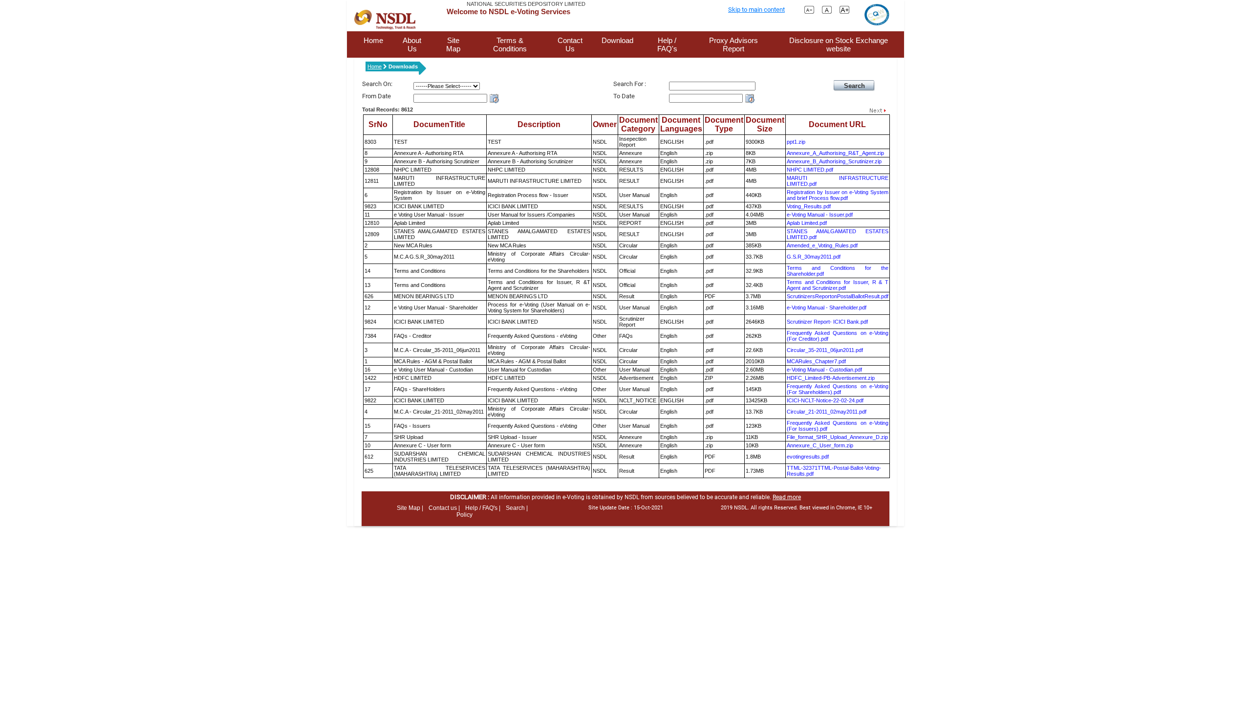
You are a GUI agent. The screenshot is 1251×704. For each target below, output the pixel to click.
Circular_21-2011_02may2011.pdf (826, 412)
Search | (517, 508)
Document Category (638, 124)
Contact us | (444, 508)
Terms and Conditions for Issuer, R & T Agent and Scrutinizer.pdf (837, 285)
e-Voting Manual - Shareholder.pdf (826, 307)
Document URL (837, 124)
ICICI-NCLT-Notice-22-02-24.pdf (825, 400)
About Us (412, 44)
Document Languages (681, 124)
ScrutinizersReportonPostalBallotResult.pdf (837, 296)
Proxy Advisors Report (733, 44)
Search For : (629, 84)
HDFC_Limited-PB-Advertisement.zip (831, 378)
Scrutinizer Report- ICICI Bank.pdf (827, 322)
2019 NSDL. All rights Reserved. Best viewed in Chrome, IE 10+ (796, 508)
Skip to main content (756, 9)
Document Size (765, 124)
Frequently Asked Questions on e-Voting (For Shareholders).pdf (837, 389)
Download (617, 40)
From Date (376, 96)
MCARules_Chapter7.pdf (816, 361)
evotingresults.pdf (808, 457)
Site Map (453, 44)
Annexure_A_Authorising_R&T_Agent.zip (835, 153)
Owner (605, 124)
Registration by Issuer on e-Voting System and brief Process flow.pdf (837, 195)
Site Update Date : (625, 508)
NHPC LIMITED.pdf (810, 170)
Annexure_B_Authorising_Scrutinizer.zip (834, 161)
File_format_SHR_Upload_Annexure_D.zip (837, 437)
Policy (464, 514)
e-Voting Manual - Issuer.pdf (820, 215)
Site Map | (410, 508)
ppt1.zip (796, 142)
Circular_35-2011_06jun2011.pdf (825, 350)
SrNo (378, 124)
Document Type (724, 124)
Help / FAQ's (667, 44)
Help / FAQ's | (482, 508)
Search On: (377, 84)
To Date (624, 96)
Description (539, 124)
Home (373, 40)
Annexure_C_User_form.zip (820, 445)
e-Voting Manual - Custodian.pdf (824, 370)
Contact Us (570, 44)
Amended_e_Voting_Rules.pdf (822, 245)
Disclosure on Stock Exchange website (838, 44)
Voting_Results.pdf (809, 206)
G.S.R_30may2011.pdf (814, 257)
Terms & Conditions (510, 44)
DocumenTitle (439, 124)
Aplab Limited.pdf (807, 223)
